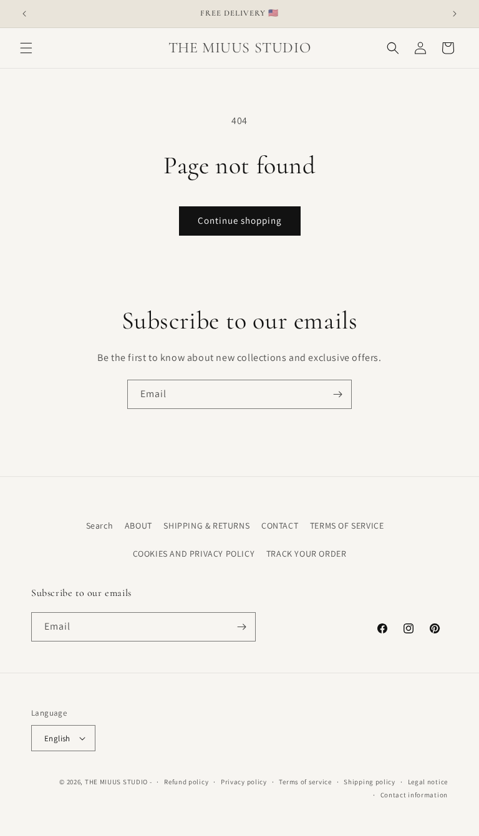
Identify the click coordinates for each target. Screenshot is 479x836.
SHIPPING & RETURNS (206, 525)
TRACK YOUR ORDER (306, 553)
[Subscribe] (337, 394)
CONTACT (279, 525)
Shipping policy (369, 781)
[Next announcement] (454, 13)
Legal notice (428, 781)
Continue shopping (240, 220)
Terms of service (305, 781)
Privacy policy (244, 781)
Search (100, 525)
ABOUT (138, 525)
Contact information (414, 794)
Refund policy (186, 781)
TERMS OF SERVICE (347, 525)
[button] (26, 48)
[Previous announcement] (24, 13)
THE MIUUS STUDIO (116, 781)
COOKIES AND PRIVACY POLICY (194, 553)
